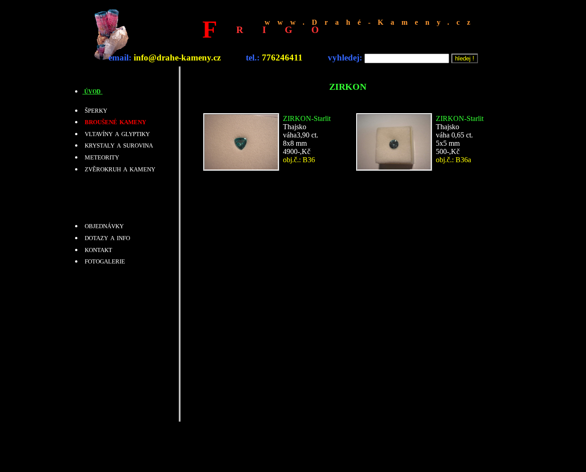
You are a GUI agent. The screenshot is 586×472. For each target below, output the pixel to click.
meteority (100, 156)
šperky (94, 110)
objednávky (103, 225)
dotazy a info (106, 237)
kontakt (97, 249)
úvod (92, 91)
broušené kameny (114, 121)
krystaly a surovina (117, 144)
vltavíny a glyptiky (116, 133)
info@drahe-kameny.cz (177, 57)
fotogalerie (103, 260)
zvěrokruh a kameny (118, 168)
